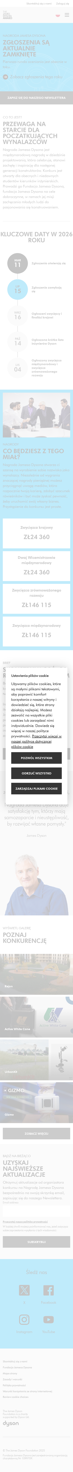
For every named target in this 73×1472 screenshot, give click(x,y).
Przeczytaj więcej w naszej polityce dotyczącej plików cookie (36, 741)
